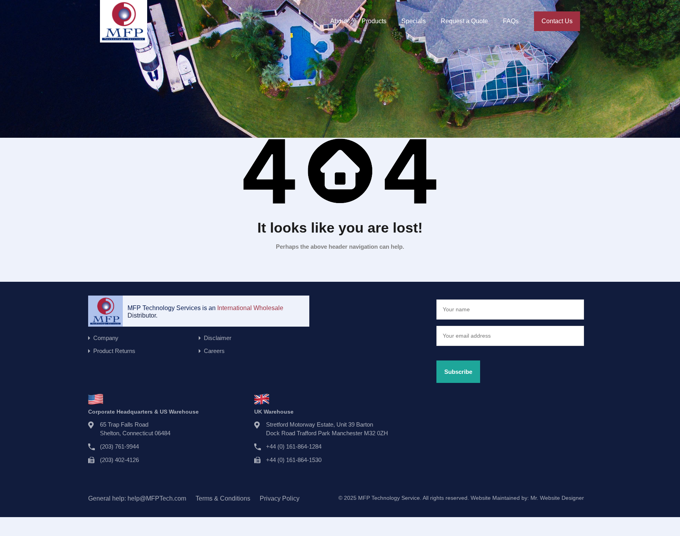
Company (105, 338)
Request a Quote (464, 21)
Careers (214, 350)
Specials (413, 21)
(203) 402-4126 (119, 460)
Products (374, 21)
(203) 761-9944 (119, 446)
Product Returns (114, 350)
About (338, 21)
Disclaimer (217, 338)
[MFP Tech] (123, 38)
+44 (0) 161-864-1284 (294, 446)
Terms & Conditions (223, 498)
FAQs (511, 21)
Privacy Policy (279, 498)
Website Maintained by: (527, 498)
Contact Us (557, 21)
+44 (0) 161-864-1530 (294, 460)
